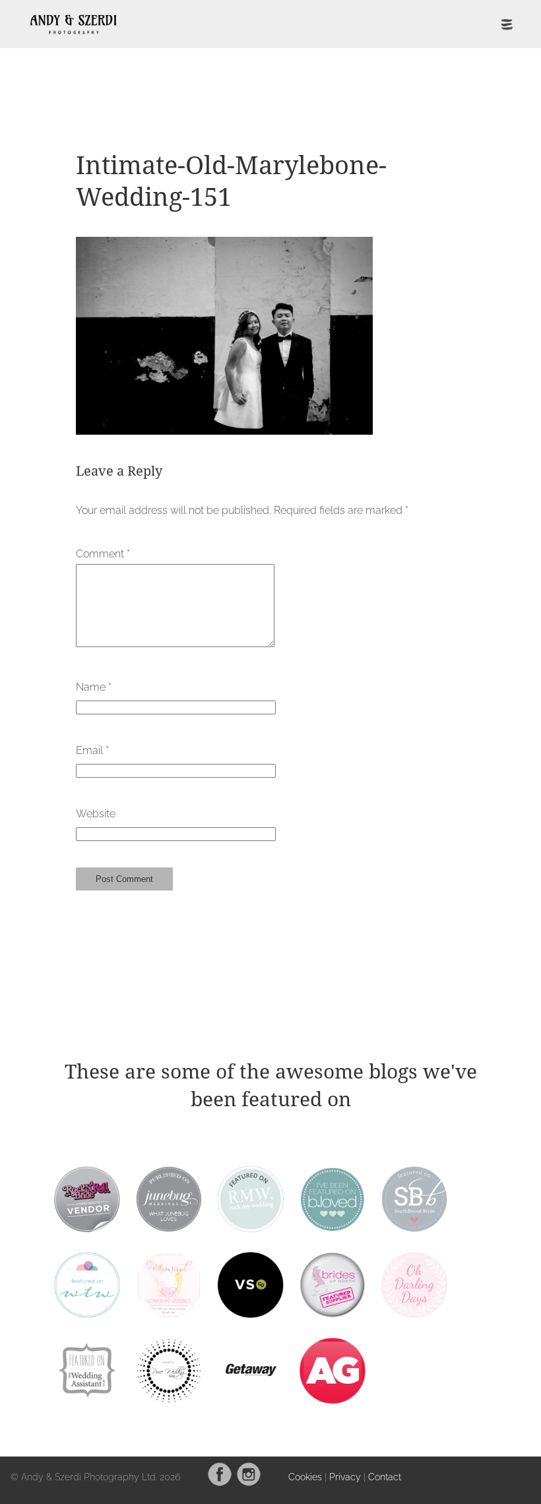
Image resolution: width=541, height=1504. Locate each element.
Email (92, 750)
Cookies (305, 1476)
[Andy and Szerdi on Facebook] (220, 1483)
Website (95, 813)
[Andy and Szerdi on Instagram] (249, 1483)
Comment (103, 554)
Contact (384, 1476)
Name (93, 687)
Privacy (345, 1476)
